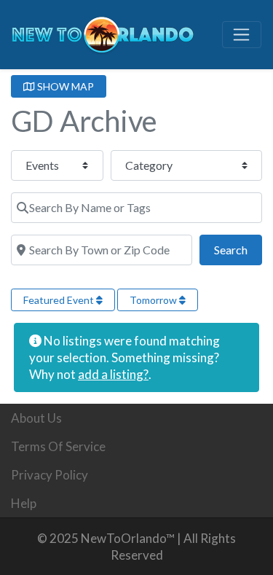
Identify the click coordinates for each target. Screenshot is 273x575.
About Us (36, 418)
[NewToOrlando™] (103, 32)
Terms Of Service (58, 446)
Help (23, 503)
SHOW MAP (64, 86)
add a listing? (113, 374)
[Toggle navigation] (241, 35)
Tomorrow (154, 300)
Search (238, 249)
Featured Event (59, 300)
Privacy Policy (49, 474)
